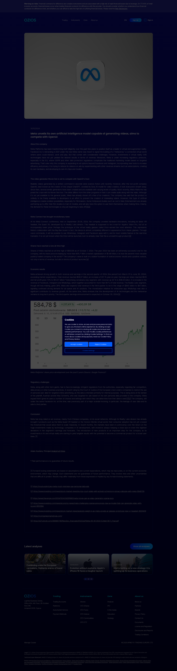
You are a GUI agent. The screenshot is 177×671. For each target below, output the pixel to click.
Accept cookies (76, 344)
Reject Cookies (100, 344)
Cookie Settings (89, 350)
